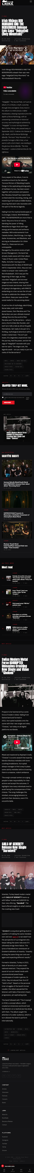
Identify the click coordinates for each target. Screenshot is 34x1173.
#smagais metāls (9, 366)
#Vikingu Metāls (9, 369)
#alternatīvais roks (10, 1029)
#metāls (12, 360)
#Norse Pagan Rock (21, 360)
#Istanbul (20, 1029)
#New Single (17, 812)
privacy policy (27, 398)
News (5, 16)
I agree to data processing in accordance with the (16, 398)
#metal (6, 360)
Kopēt (27, 375)
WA (15, 375)
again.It (15, 937)
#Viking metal (18, 366)
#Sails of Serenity (9, 1034)
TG (18, 375)
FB (11, 375)
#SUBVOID (7, 1037)
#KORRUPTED (7, 809)
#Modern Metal (8, 812)
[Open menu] (31, 3)
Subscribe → (8, 403)
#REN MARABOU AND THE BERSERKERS (13, 363)
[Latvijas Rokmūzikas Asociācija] (8, 3)
